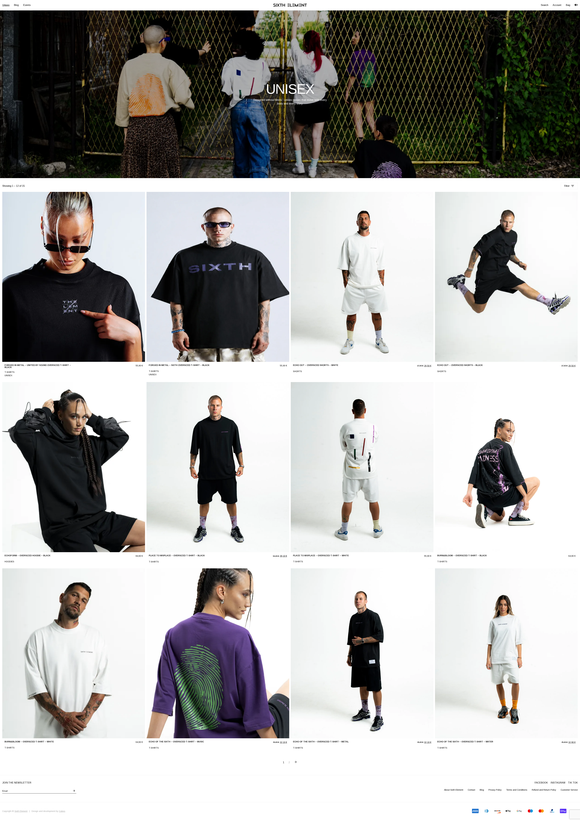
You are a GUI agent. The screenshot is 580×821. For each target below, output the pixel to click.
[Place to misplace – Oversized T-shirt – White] (362, 467)
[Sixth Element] (290, 5)
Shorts (297, 371)
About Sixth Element (453, 790)
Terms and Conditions (516, 790)
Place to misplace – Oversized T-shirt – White (321, 555)
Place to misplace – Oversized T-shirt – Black (177, 555)
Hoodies (9, 561)
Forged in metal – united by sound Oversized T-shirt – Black (38, 366)
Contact (471, 790)
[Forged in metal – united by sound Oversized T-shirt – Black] (73, 277)
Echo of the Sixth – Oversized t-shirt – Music (176, 742)
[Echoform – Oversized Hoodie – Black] (73, 467)
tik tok (573, 783)
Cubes (62, 811)
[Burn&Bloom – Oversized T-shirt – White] (73, 653)
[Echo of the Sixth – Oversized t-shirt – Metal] (362, 653)
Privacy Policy (495, 790)
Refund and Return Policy (544, 790)
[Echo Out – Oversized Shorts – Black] (506, 277)
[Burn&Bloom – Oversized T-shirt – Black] (506, 467)
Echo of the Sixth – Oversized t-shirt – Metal (321, 742)
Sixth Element (20, 811)
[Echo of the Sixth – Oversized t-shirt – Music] (218, 653)
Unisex (8, 375)
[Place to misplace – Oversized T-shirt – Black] (218, 467)
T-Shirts (9, 372)
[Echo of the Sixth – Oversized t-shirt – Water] (506, 653)
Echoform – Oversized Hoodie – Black (27, 555)
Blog (482, 790)
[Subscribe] (74, 790)
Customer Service (569, 790)
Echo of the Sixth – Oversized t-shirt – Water (465, 742)
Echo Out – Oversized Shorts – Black (460, 365)
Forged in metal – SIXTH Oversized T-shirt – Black (179, 365)
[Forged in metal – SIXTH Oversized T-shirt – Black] (218, 277)
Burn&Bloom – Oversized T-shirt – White (29, 742)
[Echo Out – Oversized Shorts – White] (362, 277)
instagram (558, 783)
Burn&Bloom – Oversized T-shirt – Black (462, 555)
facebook (541, 783)
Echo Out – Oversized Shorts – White (315, 365)
